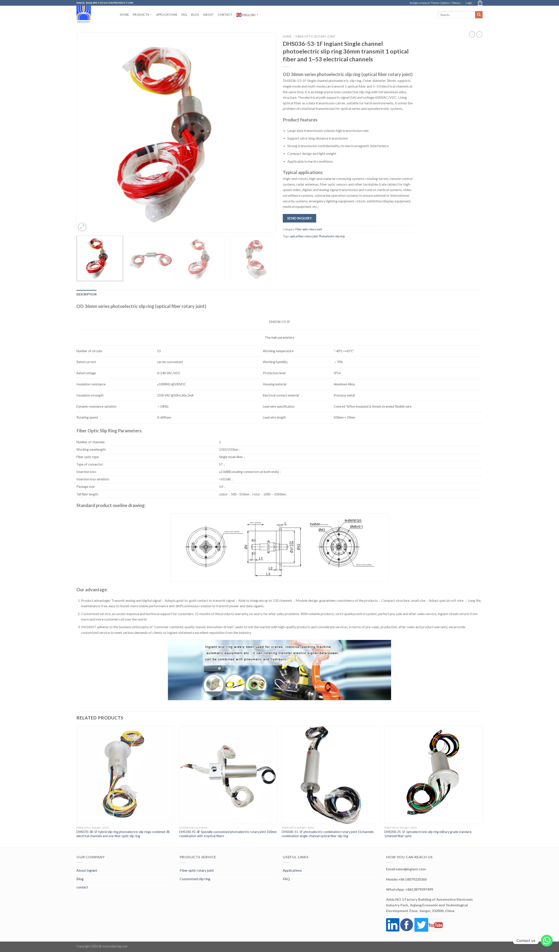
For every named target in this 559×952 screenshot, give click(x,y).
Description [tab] (86, 294)
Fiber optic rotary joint (316, 36)
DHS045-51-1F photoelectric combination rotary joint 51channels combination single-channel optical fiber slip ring (328, 834)
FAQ (184, 14)
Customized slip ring (195, 879)
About (208, 14)
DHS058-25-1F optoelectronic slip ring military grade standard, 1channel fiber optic (428, 834)
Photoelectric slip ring (332, 236)
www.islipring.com (115, 946)
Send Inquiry (299, 218)
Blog (195, 14)
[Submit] (479, 15)
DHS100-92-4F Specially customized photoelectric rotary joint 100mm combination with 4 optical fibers (228, 834)
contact (82, 887)
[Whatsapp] (547, 941)
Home (124, 14)
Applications (167, 14)
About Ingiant (86, 870)
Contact (225, 14)
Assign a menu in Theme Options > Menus (435, 3)
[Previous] (86, 132)
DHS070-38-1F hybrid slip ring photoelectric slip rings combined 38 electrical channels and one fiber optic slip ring (122, 834)
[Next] (267, 132)
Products (141, 14)
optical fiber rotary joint (304, 236)
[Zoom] (82, 227)
